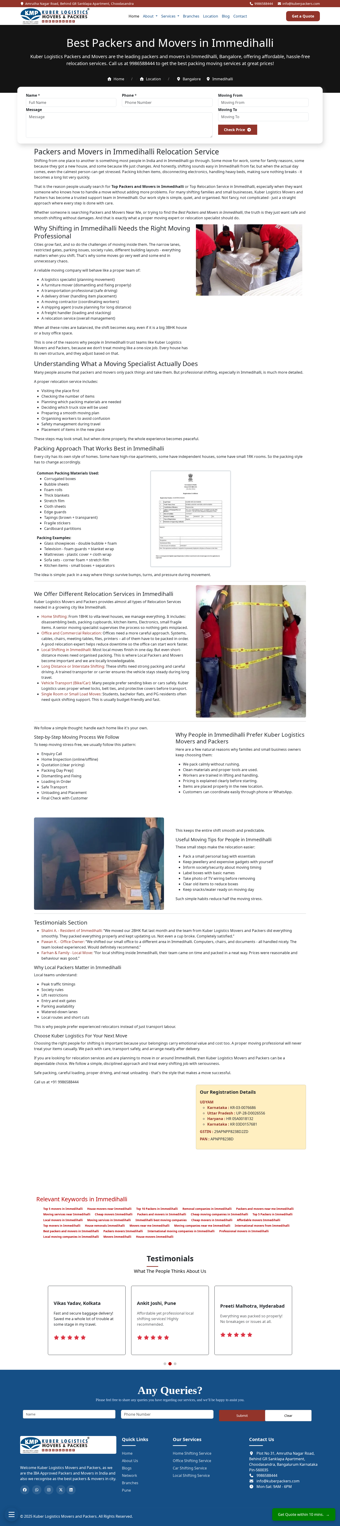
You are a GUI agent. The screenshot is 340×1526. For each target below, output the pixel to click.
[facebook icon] (24, 1489)
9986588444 (263, 3)
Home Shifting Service (192, 1453)
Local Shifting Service (191, 1475)
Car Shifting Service (190, 1468)
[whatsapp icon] (36, 1489)
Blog (226, 16)
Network (129, 1475)
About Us (130, 1460)
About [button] (149, 16)
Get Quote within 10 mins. (304, 1514)
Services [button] (168, 16)
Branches (191, 16)
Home (134, 16)
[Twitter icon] (60, 1489)
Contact (240, 16)
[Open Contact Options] (12, 1514)
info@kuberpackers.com (300, 3)
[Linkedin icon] (71, 1489)
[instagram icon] (48, 1489)
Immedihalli (178, 160)
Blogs (127, 1468)
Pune (126, 1490)
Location (210, 16)
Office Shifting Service (192, 1460)
